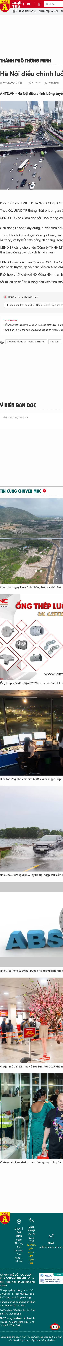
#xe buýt (54, 341)
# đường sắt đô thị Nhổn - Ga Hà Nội (26, 341)
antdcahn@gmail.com (51, 1247)
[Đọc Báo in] (40, 4)
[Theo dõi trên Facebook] (24, 4)
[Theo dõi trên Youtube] (29, 4)
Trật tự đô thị (27, 11)
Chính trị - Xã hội (48, 11)
